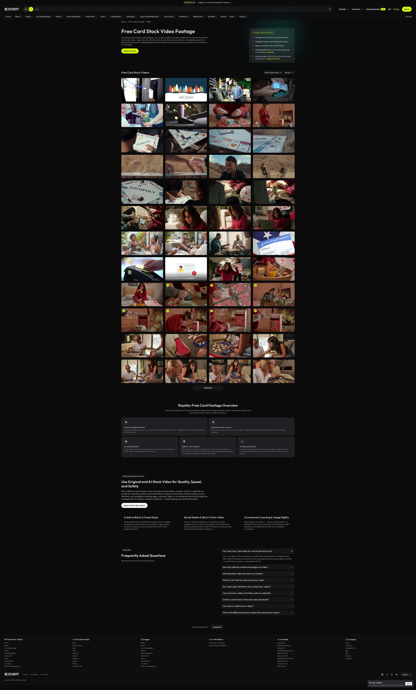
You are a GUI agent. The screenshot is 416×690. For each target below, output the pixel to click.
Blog (347, 650)
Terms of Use (44, 674)
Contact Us (217, 627)
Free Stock (356, 9)
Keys (74, 648)
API (389, 9)
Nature (6, 643)
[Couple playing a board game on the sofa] (230, 371)
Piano (74, 650)
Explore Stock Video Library (134, 505)
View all (409, 16)
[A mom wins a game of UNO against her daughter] (230, 192)
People (6, 645)
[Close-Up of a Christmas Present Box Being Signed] (230, 294)
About (347, 643)
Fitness (6, 650)
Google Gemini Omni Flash (285, 658)
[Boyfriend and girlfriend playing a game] (186, 371)
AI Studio (342, 9)
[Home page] (11, 9)
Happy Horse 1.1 (281, 666)
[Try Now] (232, 2)
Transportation (8, 661)
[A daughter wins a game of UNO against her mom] (274, 192)
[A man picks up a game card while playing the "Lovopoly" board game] (142, 166)
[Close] (293, 2)
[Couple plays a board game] (142, 345)
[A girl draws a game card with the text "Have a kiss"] (186, 192)
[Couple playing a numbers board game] (230, 345)
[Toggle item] (292, 551)
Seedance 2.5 (281, 643)
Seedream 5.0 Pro (282, 661)
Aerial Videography (10, 653)
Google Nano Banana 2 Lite (285, 650)
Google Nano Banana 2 (284, 645)
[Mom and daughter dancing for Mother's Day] (230, 269)
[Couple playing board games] (142, 371)
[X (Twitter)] (387, 674)
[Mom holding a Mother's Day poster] (142, 294)
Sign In (406, 9)
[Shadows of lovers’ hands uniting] (142, 192)
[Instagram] (382, 674)
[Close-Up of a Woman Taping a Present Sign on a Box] (230, 115)
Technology (7, 663)
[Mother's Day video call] (274, 217)
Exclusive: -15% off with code (180, 125)
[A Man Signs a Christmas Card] (274, 294)
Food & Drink (8, 656)
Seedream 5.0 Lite (282, 663)
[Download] (248, 124)
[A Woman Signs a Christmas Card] (186, 320)
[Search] (31, 9)
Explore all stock (130, 51)
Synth (74, 643)
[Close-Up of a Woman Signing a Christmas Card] (230, 320)
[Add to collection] (248, 107)
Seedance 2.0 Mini (282, 656)
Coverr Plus (349, 645)
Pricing (396, 9)
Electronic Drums (78, 645)
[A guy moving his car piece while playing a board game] (274, 141)
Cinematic (75, 653)
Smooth (75, 656)
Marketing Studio (375, 9)
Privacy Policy (34, 674)
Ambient (75, 661)
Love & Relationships (10, 648)
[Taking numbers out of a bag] (186, 345)
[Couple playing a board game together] (274, 345)
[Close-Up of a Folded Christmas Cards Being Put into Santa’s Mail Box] (274, 320)
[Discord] (397, 674)
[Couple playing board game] (274, 371)
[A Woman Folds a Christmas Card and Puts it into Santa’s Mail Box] (274, 115)
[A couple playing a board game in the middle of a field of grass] (274, 166)
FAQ (347, 653)
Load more (208, 388)
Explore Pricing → (273, 59)
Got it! (409, 684)
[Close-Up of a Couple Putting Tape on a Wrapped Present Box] (186, 294)
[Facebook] (392, 674)
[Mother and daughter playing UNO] (142, 217)
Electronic (75, 658)
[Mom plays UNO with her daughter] (230, 217)
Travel (6, 658)
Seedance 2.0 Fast (282, 653)
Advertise (348, 656)
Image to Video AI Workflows (217, 645)
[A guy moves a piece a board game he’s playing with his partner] (230, 141)
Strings (75, 663)
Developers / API (350, 648)
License (25, 674)
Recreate (230, 124)
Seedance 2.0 (281, 648)
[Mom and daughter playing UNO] (186, 217)
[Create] (26, 9)
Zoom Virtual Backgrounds (12, 666)
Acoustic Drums (77, 666)
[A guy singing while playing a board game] (230, 166)
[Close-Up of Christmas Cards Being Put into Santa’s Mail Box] (142, 320)
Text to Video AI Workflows (217, 643)
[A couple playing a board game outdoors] (186, 166)
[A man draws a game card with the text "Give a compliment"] (142, 141)
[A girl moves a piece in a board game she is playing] (186, 141)
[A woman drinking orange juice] (274, 269)
